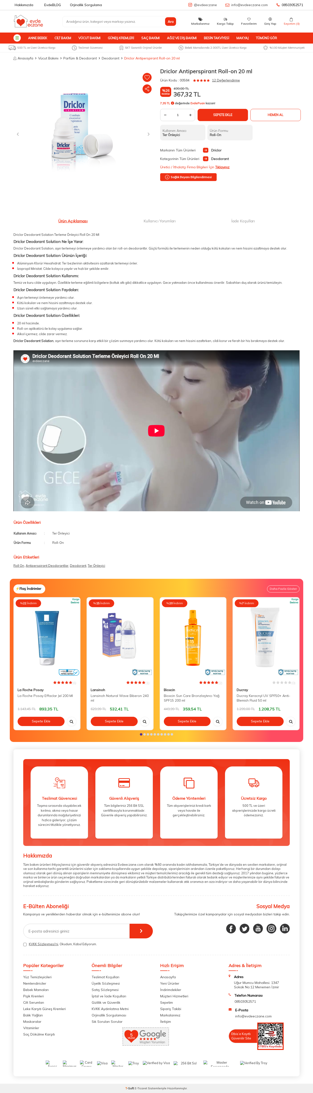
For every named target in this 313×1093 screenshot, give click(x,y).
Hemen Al (275, 115)
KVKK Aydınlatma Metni (110, 1009)
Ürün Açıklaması (73, 220)
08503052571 (292, 5)
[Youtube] (258, 929)
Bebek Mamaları (36, 990)
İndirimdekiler (170, 990)
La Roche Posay (31, 690)
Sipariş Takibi (170, 1009)
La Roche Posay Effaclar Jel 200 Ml (45, 696)
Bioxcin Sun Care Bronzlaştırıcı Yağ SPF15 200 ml (191, 698)
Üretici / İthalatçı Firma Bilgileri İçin (195, 167)
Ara (171, 21)
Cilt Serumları (33, 1002)
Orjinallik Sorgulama (86, 5)
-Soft (130, 1088)
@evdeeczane (205, 5)
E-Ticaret (141, 1088)
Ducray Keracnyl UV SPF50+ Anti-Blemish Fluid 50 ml (263, 698)
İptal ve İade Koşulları (109, 996)
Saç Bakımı (150, 38)
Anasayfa (25, 58)
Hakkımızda (24, 5)
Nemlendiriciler (34, 983)
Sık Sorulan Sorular (107, 1021)
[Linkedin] (285, 929)
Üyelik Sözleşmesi (106, 983)
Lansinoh (98, 690)
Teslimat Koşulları (105, 977)
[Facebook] (231, 929)
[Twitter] (244, 929)
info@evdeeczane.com (249, 5)
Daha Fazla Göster (283, 589)
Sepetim (166, 1002)
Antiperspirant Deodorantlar (47, 566)
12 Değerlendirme (226, 80)
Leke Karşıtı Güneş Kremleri (44, 1009)
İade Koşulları (243, 220)
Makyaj (242, 38)
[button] (17, 134)
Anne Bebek (37, 38)
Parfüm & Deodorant (80, 58)
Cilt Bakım (63, 38)
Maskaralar (32, 1021)
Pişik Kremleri (33, 996)
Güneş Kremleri (121, 38)
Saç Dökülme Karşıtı (39, 1034)
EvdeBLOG (52, 5)
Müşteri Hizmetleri (174, 996)
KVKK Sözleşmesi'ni (43, 944)
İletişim (165, 1021)
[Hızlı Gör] (71, 721)
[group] (83, 134)
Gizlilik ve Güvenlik (106, 1002)
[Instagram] (271, 929)
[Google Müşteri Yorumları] (146, 1045)
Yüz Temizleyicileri (37, 977)
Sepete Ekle (222, 115)
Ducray (242, 690)
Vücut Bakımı (89, 38)
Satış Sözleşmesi (105, 990)
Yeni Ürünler (169, 983)
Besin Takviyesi (216, 38)
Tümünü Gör (266, 38)
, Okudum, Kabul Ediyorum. (63, 944)
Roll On (18, 566)
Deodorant (110, 58)
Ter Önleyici (96, 566)
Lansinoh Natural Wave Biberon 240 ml (120, 698)
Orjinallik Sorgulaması (109, 1015)
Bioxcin (169, 690)
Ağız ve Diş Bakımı (182, 38)
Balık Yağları (33, 1015)
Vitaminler (31, 1028)
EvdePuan (197, 103)
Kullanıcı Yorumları (160, 220)
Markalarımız (170, 1015)
